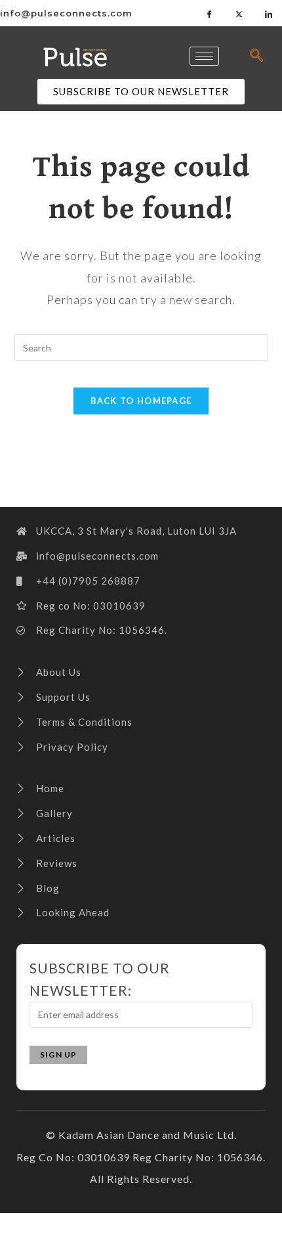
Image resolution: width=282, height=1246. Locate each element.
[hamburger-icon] (204, 56)
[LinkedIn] (269, 13)
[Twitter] (239, 13)
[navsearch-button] (256, 56)
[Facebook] (210, 13)
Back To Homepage (141, 400)
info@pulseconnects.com (66, 13)
